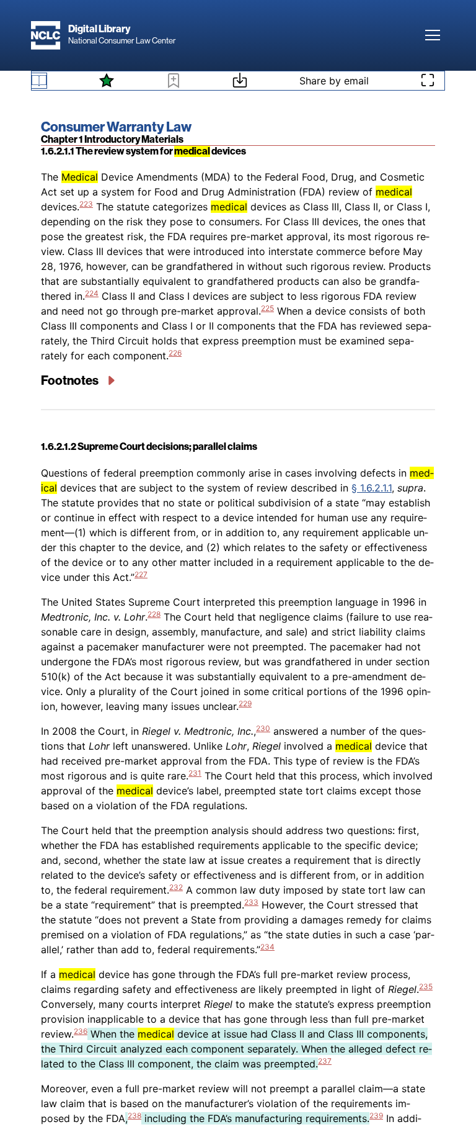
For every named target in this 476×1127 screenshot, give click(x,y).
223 (86, 204)
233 (251, 902)
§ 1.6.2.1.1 (371, 488)
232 (176, 887)
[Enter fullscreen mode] (427, 80)
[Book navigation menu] (39, 81)
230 (263, 728)
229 (245, 703)
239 (376, 1115)
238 (134, 1115)
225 (267, 308)
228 (154, 614)
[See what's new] (106, 80)
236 (80, 1031)
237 (325, 1061)
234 (267, 946)
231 (194, 773)
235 (426, 986)
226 (175, 352)
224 (92, 293)
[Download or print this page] (239, 82)
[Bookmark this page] (173, 82)
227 (141, 574)
